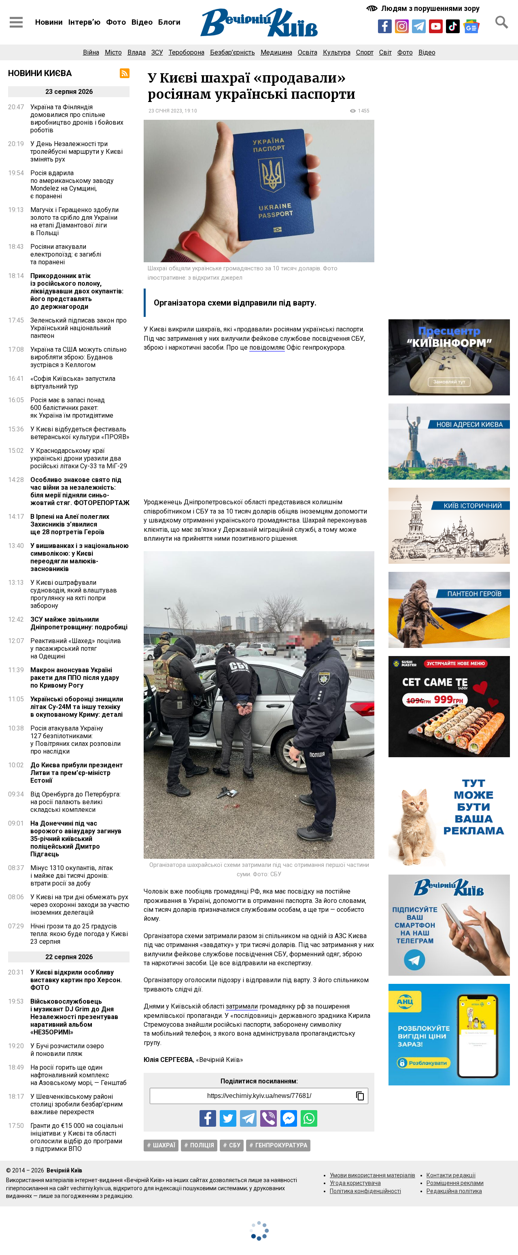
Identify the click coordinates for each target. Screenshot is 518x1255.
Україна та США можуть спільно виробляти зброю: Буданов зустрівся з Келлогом (78, 357)
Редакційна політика (454, 1191)
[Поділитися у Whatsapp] (309, 1118)
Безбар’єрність (232, 52)
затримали (242, 1006)
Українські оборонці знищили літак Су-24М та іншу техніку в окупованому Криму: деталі (76, 706)
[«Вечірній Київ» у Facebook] (385, 26)
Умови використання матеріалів (372, 1175)
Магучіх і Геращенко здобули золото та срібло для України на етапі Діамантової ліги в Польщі (74, 221)
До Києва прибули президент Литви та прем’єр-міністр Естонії (76, 772)
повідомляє (267, 347)
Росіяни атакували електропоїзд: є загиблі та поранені (65, 254)
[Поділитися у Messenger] (288, 1118)
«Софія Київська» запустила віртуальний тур (72, 382)
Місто (113, 52)
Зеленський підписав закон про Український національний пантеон (78, 328)
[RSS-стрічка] (125, 73)
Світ (385, 52)
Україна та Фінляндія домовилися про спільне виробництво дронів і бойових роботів (76, 118)
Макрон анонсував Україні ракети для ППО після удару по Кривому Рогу (74, 677)
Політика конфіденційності (365, 1191)
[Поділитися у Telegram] (248, 1118)
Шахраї (164, 1145)
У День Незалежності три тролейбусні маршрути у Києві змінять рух (76, 151)
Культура (336, 52)
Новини (49, 22)
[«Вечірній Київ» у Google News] (471, 26)
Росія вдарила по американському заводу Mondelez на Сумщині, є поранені (72, 184)
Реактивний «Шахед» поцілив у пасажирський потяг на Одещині (75, 648)
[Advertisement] (259, 425)
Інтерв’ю (84, 22)
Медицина (276, 52)
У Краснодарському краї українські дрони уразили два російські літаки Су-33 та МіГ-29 (78, 458)
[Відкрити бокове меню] (16, 22)
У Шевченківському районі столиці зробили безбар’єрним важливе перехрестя (76, 1104)
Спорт (365, 52)
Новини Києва (40, 73)
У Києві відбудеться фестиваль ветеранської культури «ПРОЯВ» (80, 433)
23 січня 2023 (165, 111)
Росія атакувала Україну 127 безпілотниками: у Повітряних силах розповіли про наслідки (75, 739)
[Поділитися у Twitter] (228, 1118)
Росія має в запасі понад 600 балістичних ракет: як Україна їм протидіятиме (71, 407)
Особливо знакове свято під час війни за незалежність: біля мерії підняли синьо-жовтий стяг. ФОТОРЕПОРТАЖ (80, 491)
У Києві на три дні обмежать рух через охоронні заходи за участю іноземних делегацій (80, 904)
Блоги (169, 22)
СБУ (234, 1145)
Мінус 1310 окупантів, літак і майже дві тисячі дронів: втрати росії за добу (71, 875)
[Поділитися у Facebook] (208, 1118)
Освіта (307, 52)
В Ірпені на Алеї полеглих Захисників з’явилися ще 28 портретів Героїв (69, 524)
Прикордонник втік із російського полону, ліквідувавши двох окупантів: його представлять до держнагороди (76, 291)
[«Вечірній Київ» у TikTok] (453, 26)
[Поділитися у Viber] (268, 1118)
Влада (136, 52)
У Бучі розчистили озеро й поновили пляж (67, 1050)
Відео (142, 22)
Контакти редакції (451, 1175)
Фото (116, 22)
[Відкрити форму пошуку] (502, 22)
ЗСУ (157, 52)
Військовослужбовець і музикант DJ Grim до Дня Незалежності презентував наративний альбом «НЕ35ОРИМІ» (74, 1017)
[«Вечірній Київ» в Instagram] (402, 26)
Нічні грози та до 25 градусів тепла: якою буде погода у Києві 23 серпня (79, 933)
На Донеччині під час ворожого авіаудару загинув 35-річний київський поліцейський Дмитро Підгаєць (75, 839)
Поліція (202, 1145)
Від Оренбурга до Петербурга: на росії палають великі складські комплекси (75, 801)
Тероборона (186, 52)
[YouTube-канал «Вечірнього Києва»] (436, 26)
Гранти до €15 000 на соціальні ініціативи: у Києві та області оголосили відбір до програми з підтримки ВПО (76, 1137)
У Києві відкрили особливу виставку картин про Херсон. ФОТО (76, 980)
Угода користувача (355, 1183)
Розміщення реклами (455, 1183)
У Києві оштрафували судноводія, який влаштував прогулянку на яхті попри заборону (73, 594)
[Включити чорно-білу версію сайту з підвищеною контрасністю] (423, 8)
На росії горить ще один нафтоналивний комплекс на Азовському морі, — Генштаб (78, 1075)
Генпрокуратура (281, 1145)
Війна (91, 52)
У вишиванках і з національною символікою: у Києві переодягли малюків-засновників (79, 557)
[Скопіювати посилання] (360, 1096)
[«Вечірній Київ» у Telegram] (419, 26)
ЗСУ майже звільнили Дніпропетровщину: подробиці (78, 623)
